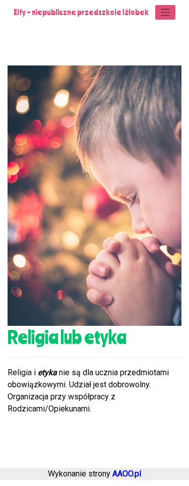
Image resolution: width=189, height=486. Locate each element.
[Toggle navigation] (165, 12)
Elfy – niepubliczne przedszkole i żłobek (81, 12)
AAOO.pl (126, 473)
